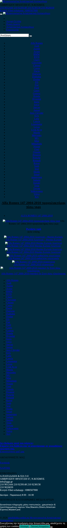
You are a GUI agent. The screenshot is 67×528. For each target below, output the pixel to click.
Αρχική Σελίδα (13, 21)
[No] (51, 527)
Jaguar (37, 110)
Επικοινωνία (12, 29)
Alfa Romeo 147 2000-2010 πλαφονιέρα (33, 264)
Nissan (36, 146)
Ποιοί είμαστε (13, 24)
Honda (36, 96)
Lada (36, 118)
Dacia (37, 71)
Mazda (36, 132)
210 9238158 (34, 7)
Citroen (36, 65)
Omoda (36, 152)
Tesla (36, 185)
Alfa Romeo (37, 43)
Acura (37, 51)
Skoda (37, 171)
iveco (36, 104)
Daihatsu (36, 76)
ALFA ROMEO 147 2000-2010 (37, 215)
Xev (37, 197)
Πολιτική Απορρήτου (40, 526)
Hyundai (36, 99)
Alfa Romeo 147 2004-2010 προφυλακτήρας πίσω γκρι (33, 205)
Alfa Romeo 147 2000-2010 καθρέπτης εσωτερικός (33, 258)
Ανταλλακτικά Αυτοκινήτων (20, 27)
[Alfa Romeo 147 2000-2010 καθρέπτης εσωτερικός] (33, 255)
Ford (36, 87)
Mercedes (36, 135)
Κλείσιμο (24, 526)
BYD (36, 57)
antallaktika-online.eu (19, 517)
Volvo (37, 194)
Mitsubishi (36, 143)
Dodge (36, 79)
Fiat (36, 85)
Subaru (36, 180)
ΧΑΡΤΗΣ (5, 468)
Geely (37, 90)
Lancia (36, 121)
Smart (37, 174)
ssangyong (36, 177)
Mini (36, 141)
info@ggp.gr (6, 481)
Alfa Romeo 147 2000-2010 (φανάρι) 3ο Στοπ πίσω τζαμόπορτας (33, 273)
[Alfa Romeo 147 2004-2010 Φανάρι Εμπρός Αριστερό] (33, 243)
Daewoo (36, 74)
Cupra (37, 68)
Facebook (5, 462)
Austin (36, 48)
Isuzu (36, 101)
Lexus (37, 127)
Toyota (36, 188)
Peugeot (37, 155)
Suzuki (36, 183)
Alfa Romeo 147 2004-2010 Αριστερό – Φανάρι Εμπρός (33, 239)
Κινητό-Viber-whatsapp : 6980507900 (19, 10)
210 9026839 (47, 7)
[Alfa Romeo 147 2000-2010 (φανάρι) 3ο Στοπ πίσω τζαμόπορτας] (33, 270)
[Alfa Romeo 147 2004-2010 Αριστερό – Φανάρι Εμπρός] (33, 237)
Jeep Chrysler (36, 113)
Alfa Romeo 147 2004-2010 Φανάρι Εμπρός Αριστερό (33, 246)
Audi (36, 46)
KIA (36, 115)
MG (37, 138)
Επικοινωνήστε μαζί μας (12, 451)
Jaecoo (36, 107)
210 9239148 (20, 7)
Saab (36, 166)
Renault (37, 160)
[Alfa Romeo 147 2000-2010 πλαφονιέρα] (33, 261)
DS (36, 82)
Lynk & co (36, 129)
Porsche (37, 157)
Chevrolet (36, 62)
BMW (37, 54)
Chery (37, 60)
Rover (37, 163)
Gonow (36, 93)
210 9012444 (6, 7)
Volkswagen (37, 191)
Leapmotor (36, 124)
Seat (37, 169)
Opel (36, 149)
